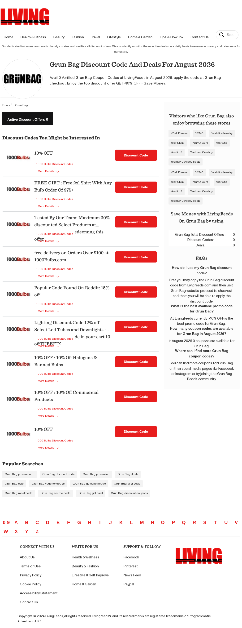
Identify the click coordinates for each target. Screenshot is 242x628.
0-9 (6, 522)
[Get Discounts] (18, 161)
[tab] (27, 118)
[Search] (221, 34)
